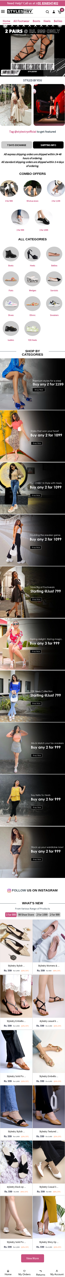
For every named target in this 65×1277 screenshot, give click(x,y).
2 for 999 (54, 914)
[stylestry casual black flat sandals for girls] (49, 996)
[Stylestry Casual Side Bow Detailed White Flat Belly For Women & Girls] (49, 1162)
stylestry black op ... (16, 1186)
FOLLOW (18, 890)
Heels (47, 21)
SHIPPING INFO (48, 145)
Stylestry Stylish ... (16, 965)
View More (32, 1258)
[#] (16, 105)
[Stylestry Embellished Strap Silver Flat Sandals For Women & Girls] (16, 996)
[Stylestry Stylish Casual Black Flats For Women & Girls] (16, 1106)
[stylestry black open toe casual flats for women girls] (16, 1162)
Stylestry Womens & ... (48, 965)
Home (6, 21)
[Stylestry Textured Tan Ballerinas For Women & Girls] (49, 1106)
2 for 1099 (41, 914)
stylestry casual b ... (49, 1021)
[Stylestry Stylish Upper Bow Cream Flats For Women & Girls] (16, 940)
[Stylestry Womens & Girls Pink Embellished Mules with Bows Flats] (49, 940)
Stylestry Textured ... (48, 1131)
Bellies (58, 21)
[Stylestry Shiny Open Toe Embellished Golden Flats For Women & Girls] (49, 1217)
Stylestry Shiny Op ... (48, 1242)
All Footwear (21, 21)
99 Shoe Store (26, 914)
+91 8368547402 (47, 3)
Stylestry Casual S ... (48, 1186)
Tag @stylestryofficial (22, 131)
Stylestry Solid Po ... (16, 1076)
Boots (36, 21)
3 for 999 (11, 914)
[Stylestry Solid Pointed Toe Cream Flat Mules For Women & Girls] (16, 1217)
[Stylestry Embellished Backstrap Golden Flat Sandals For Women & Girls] (49, 1051)
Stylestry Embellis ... (16, 1021)
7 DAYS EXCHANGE (16, 145)
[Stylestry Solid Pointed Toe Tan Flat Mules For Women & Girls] (16, 1051)
